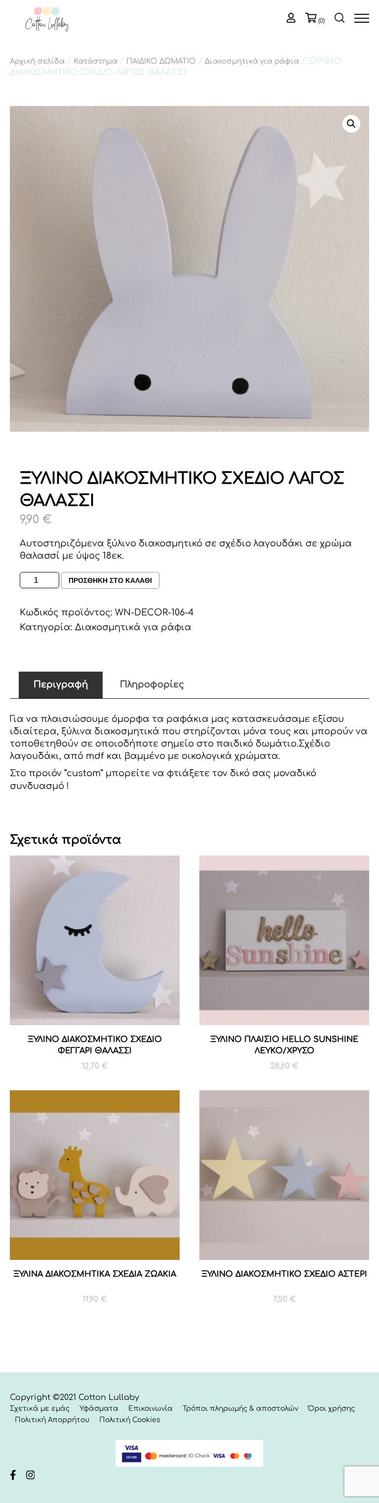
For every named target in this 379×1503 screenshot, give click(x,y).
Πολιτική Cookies (129, 1420)
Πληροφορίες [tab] (152, 684)
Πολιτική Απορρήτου (52, 1420)
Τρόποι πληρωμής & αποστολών (240, 1408)
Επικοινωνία (150, 1408)
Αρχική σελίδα (37, 61)
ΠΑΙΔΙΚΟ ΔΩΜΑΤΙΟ (161, 61)
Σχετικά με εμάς (40, 1408)
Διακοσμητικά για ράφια (252, 61)
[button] (351, 124)
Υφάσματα (98, 1408)
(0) (321, 20)
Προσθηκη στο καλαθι (110, 580)
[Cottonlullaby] (47, 20)
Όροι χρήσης (331, 1408)
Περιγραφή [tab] (61, 684)
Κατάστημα (95, 61)
